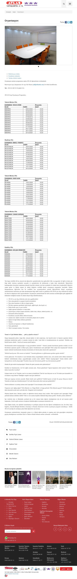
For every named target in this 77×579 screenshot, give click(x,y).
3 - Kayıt (9, 508)
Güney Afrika (45, 515)
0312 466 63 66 (51, 548)
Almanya (62, 502)
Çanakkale (36, 558)
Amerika (44, 508)
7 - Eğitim (9, 516)
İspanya (61, 510)
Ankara (49, 546)
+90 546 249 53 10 (10, 540)
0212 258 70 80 (23, 550)
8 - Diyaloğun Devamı (13, 518)
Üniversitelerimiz (29, 512)
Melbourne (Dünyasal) (50, 559)
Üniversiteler (13, 449)
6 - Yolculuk (10, 514)
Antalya (35, 552)
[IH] (53, 569)
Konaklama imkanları (14, 76)
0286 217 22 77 (37, 560)
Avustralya (45, 504)
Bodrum (63, 552)
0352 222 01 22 (51, 554)
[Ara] (64, 4)
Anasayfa (8, 12)
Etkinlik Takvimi (13, 454)
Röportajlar (27, 514)
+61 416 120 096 (52, 562)
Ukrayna (61, 517)
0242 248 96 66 (37, 554)
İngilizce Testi (13, 444)
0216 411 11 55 (37, 548)
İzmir (62, 546)
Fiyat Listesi (12, 430)
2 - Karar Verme (11, 506)
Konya (7, 558)
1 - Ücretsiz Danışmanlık (10, 503)
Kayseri (49, 552)
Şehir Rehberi (28, 516)
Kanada (44, 506)
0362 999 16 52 (23, 560)
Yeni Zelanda (46, 522)
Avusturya (62, 504)
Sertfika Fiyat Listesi (15, 434)
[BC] (66, 569)
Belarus (61, 506)
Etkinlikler (27, 518)
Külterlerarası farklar (14, 74)
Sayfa (14, 12)
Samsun (21, 558)
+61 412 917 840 (66, 562)
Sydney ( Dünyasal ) (64, 559)
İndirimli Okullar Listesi (16, 439)
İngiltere (44, 502)
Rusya (61, 514)
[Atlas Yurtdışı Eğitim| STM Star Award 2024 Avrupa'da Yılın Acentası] (48, 569)
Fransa (61, 508)
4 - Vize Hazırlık (11, 510)
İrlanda (44, 517)
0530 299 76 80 (65, 554)
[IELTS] (57, 569)
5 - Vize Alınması (11, 512)
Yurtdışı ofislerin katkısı (14, 78)
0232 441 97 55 (65, 548)
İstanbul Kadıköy (38, 546)
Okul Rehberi (13, 458)
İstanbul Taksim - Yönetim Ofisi (24, 547)
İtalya (61, 512)
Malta (43, 520)
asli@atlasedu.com (38, 84)
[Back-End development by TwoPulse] (6, 575)
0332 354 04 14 (9, 560)
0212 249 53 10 (9, 550)
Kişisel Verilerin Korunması (11, 573)
